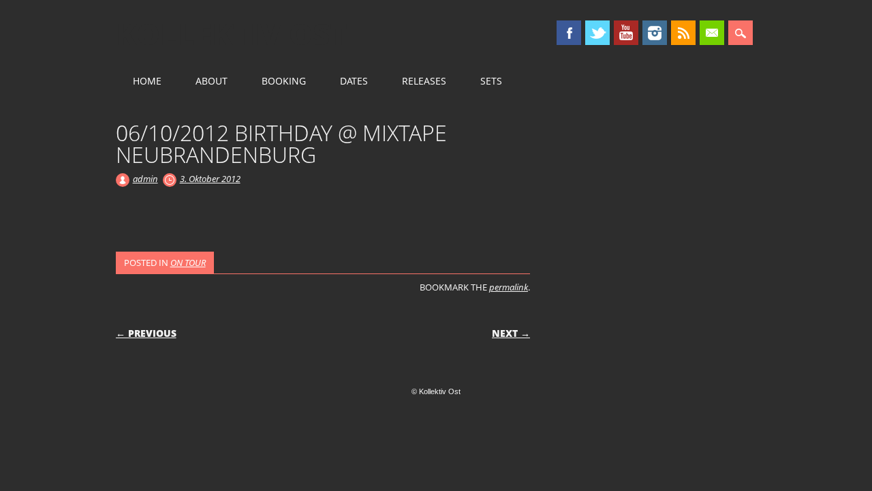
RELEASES (424, 80)
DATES (354, 80)
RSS (683, 32)
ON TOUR (188, 262)
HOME (147, 80)
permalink (508, 287)
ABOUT (212, 80)
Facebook (569, 32)
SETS (491, 80)
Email (712, 32)
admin (145, 179)
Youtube (626, 32)
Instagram (654, 32)
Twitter (597, 32)
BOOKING (284, 80)
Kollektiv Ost (231, 33)
